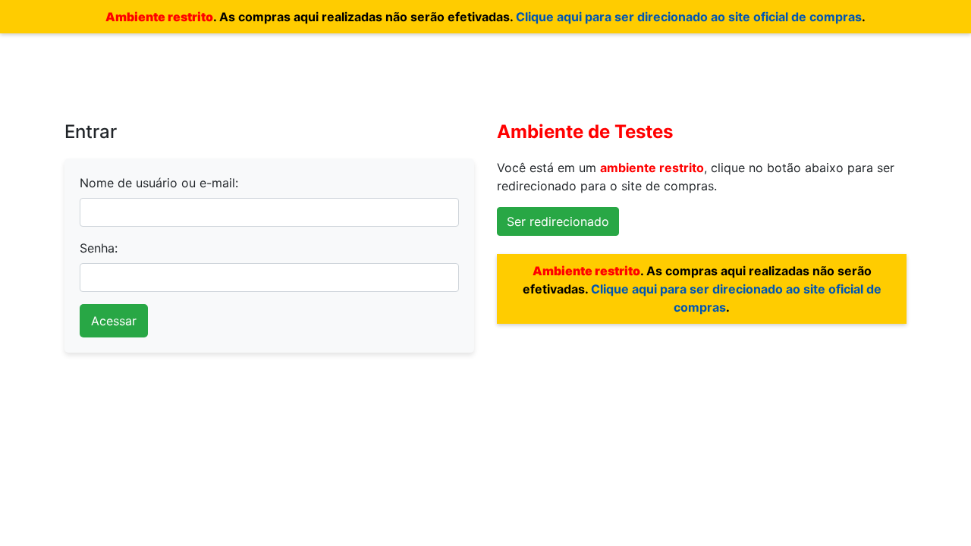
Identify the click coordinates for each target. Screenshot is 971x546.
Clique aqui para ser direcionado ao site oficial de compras (689, 16)
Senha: (99, 248)
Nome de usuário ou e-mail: (159, 182)
